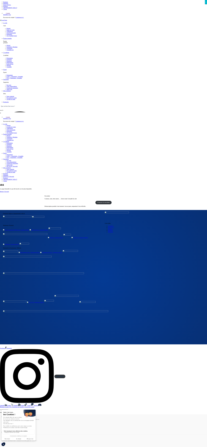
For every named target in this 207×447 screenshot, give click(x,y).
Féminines (9, 61)
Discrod (36, 405)
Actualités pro (10, 50)
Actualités (9, 67)
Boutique (5, 2)
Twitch (29, 405)
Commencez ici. (20, 17)
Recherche (6, 102)
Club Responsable (11, 33)
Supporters (6, 79)
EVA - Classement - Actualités (14, 78)
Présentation (9, 58)
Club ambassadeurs (11, 162)
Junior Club (9, 165)
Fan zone (8, 85)
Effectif (8, 45)
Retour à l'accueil (4, 191)
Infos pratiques (7, 91)
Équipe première (7, 38)
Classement (9, 48)
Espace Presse (59, 376)
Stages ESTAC (7, 5)
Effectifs (8, 65)
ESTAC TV (111, 227)
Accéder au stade (10, 99)
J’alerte (5, 9)
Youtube (15, 405)
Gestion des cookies (29, 407)
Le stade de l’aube (11, 127)
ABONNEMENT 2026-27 (10, 8)
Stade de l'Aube (10, 30)
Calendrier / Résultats (11, 47)
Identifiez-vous (7, 14)
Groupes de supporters (12, 88)
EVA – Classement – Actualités (14, 157)
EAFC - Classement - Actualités (14, 76)
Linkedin (2, 405)
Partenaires (9, 34)
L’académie (6, 52)
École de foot (9, 64)
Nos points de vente (11, 98)
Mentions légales (4, 407)
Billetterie (5, 3)
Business (5, 6)
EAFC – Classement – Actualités (14, 156)
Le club (5, 23)
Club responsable (10, 130)
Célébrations (9, 31)
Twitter (9, 405)
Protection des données (18, 407)
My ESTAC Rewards (12, 166)
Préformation (9, 62)
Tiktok (23, 405)
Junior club (9, 89)
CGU (10, 407)
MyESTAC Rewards (8, 176)
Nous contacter (10, 96)
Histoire (8, 28)
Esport (5, 69)
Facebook (2, 348)
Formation (9, 59)
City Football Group (11, 35)
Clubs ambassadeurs (11, 86)
